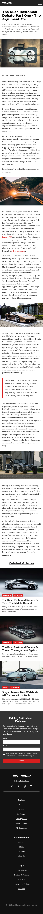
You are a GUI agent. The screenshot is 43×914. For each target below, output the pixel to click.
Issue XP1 (22, 842)
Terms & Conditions (22, 884)
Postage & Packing (21, 875)
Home (21, 805)
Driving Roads (21, 819)
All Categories (21, 828)
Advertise (21, 856)
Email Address (8, 746)
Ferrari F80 (7, 237)
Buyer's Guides (21, 823)
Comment (7, 595)
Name (5, 738)
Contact (21, 889)
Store (21, 847)
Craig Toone (9, 75)
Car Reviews (21, 814)
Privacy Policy (21, 870)
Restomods (18, 595)
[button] (40, 3)
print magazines (18, 251)
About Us (21, 851)
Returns (21, 879)
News (5, 687)
